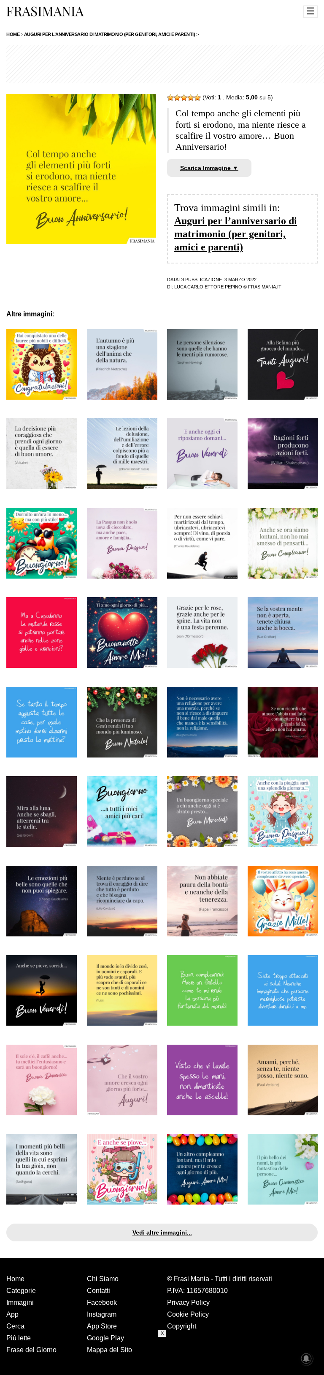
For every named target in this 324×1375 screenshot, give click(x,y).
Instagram (101, 1314)
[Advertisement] (162, 1356)
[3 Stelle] (184, 97)
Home (15, 1278)
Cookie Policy (188, 1314)
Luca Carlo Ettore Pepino (208, 286)
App (12, 1314)
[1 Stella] (170, 97)
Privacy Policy (188, 1302)
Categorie (21, 1290)
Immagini (20, 1302)
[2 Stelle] (177, 97)
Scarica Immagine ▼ (209, 168)
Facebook (102, 1302)
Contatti (98, 1290)
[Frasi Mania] (45, 11)
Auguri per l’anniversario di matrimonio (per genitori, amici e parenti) (235, 233)
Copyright (181, 1326)
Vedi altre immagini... (162, 1232)
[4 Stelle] (190, 97)
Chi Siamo (103, 1278)
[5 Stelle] (197, 97)
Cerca (15, 1326)
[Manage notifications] (306, 1358)
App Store (102, 1326)
